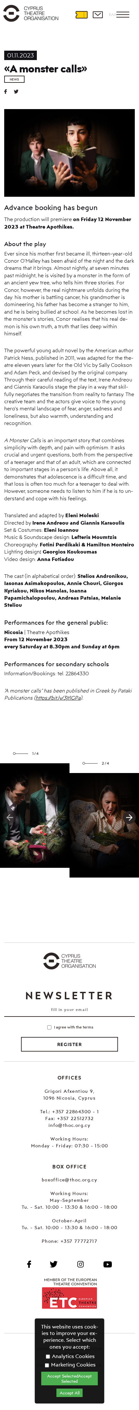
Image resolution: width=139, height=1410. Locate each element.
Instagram (80, 1264)
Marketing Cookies (73, 1364)
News (14, 79)
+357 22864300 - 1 (75, 1111)
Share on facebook (9, 91)
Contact (98, 14)
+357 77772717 (78, 1241)
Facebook (29, 1264)
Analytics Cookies (73, 1356)
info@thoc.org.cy (69, 1125)
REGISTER (69, 1044)
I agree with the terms (73, 1027)
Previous (9, 817)
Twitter (19, 91)
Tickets (81, 14)
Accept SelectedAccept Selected (69, 1378)
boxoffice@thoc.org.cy (69, 1179)
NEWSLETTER (69, 995)
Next (129, 817)
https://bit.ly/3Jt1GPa (58, 697)
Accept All (70, 1392)
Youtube (107, 1264)
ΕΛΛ (112, 14)
